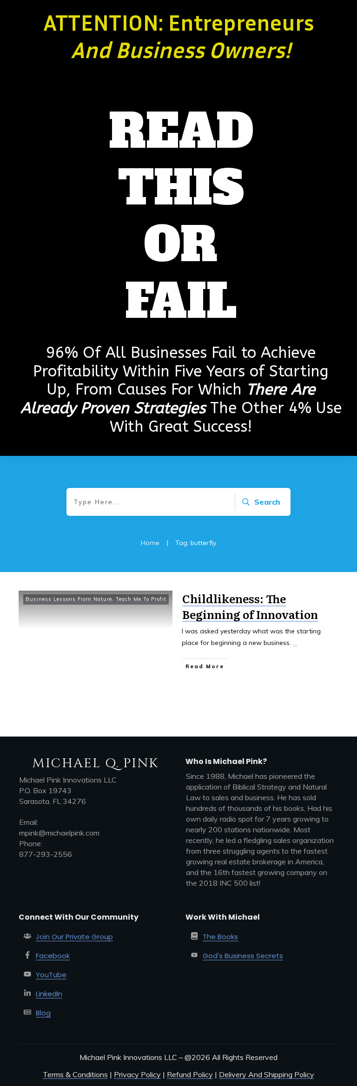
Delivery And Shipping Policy (266, 1074)
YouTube (51, 975)
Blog (43, 1013)
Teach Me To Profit (141, 599)
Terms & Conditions (75, 1074)
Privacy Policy (137, 1074)
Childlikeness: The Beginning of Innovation (250, 606)
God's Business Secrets (243, 956)
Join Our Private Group (74, 936)
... (295, 642)
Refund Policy (190, 1074)
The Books (220, 936)
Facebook (53, 956)
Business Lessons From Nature (69, 599)
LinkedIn (49, 994)
